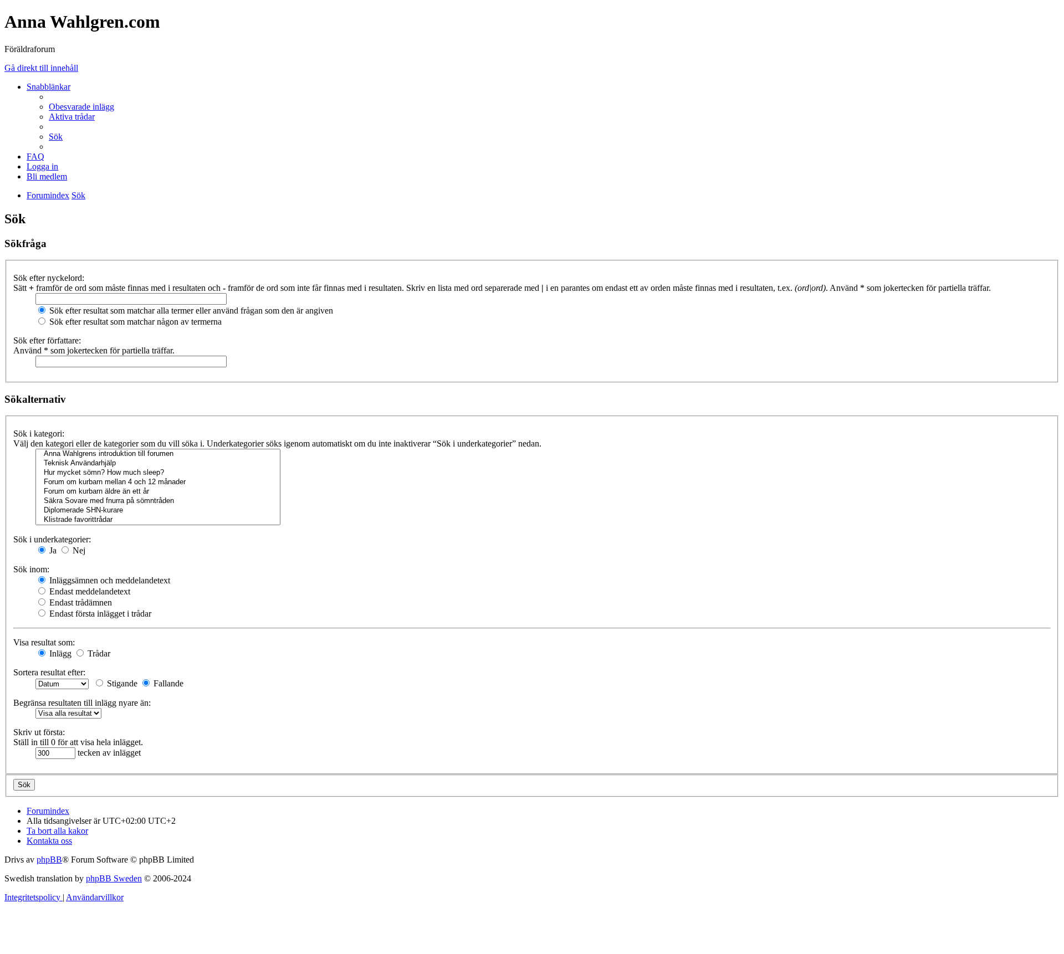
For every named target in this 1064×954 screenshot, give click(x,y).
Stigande (121, 683)
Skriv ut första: (39, 732)
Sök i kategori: (38, 433)
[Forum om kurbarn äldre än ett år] (158, 491)
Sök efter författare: (47, 340)
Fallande (167, 683)
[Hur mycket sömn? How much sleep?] (158, 473)
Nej (77, 550)
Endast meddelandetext (88, 591)
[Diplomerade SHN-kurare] (158, 510)
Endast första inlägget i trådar (99, 613)
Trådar (97, 653)
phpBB (49, 859)
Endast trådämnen (79, 602)
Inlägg (59, 653)
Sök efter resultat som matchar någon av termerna (134, 321)
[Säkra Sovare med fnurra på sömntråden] (158, 501)
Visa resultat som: (44, 642)
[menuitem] (81, 106)
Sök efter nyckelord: (48, 278)
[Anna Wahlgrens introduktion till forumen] (158, 454)
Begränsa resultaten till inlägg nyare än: (82, 702)
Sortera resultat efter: (49, 672)
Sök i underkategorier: (52, 539)
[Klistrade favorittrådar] (158, 520)
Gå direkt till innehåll (41, 68)
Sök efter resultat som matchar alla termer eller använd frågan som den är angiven (190, 310)
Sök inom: (31, 569)
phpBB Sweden (114, 878)
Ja (52, 550)
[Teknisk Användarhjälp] (158, 463)
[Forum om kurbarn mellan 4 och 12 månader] (158, 482)
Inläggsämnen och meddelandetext (108, 580)
